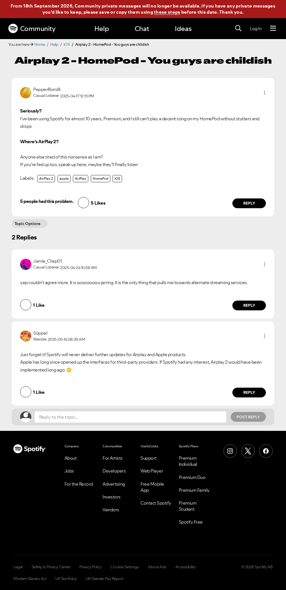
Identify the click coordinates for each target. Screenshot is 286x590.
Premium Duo (192, 477)
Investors (112, 497)
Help (101, 28)
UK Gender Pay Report (104, 578)
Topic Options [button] (27, 223)
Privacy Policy (90, 566)
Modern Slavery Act (29, 578)
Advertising (114, 484)
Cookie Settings (124, 566)
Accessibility (185, 566)
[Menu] (273, 28)
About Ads (157, 566)
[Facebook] (266, 451)
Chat (142, 28)
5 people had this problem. (46, 201)
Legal (18, 566)
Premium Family (194, 490)
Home (39, 44)
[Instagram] (230, 451)
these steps (167, 12)
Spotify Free (191, 522)
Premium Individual (188, 461)
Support (148, 458)
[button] (264, 92)
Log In (255, 28)
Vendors (111, 510)
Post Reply (248, 417)
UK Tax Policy (66, 578)
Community (38, 28)
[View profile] (25, 92)
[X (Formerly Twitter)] (248, 451)
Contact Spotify (155, 503)
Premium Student (188, 506)
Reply (249, 203)
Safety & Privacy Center (51, 566)
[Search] (238, 28)
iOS (67, 44)
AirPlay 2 (46, 178)
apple (64, 178)
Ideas (183, 28)
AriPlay (80, 178)
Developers (114, 471)
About (71, 458)
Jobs (69, 471)
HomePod (100, 178)
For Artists (113, 458)
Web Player (151, 471)
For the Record (79, 484)
